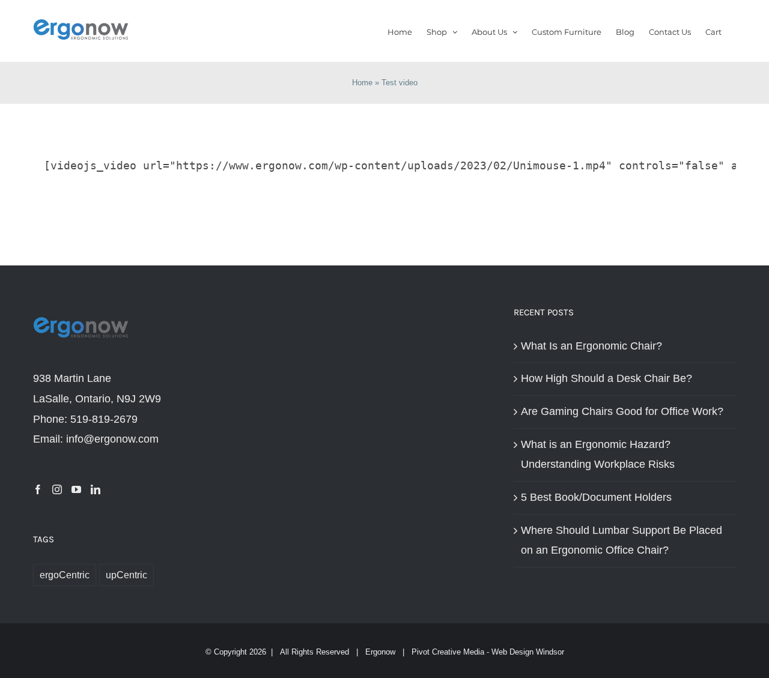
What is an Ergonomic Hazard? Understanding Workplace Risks (598, 454)
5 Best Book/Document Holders (596, 497)
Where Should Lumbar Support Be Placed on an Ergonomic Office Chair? (621, 540)
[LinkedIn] (95, 489)
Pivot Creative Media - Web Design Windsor (488, 651)
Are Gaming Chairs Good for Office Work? (622, 411)
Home (362, 82)
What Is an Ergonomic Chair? (591, 346)
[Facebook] (38, 489)
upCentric (126, 574)
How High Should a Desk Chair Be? (606, 378)
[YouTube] (76, 489)
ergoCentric (65, 574)
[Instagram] (57, 489)
